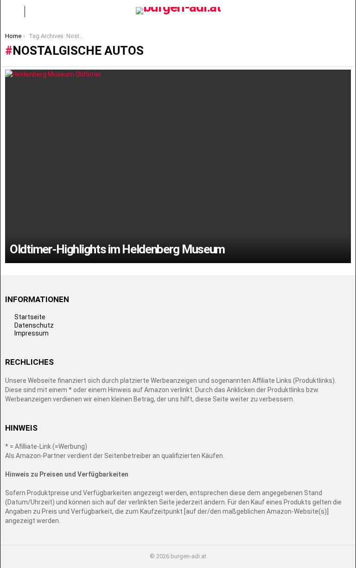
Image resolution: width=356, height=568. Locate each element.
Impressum (31, 333)
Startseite (29, 317)
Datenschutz (34, 325)
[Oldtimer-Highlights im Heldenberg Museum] (178, 166)
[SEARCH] (343, 11)
